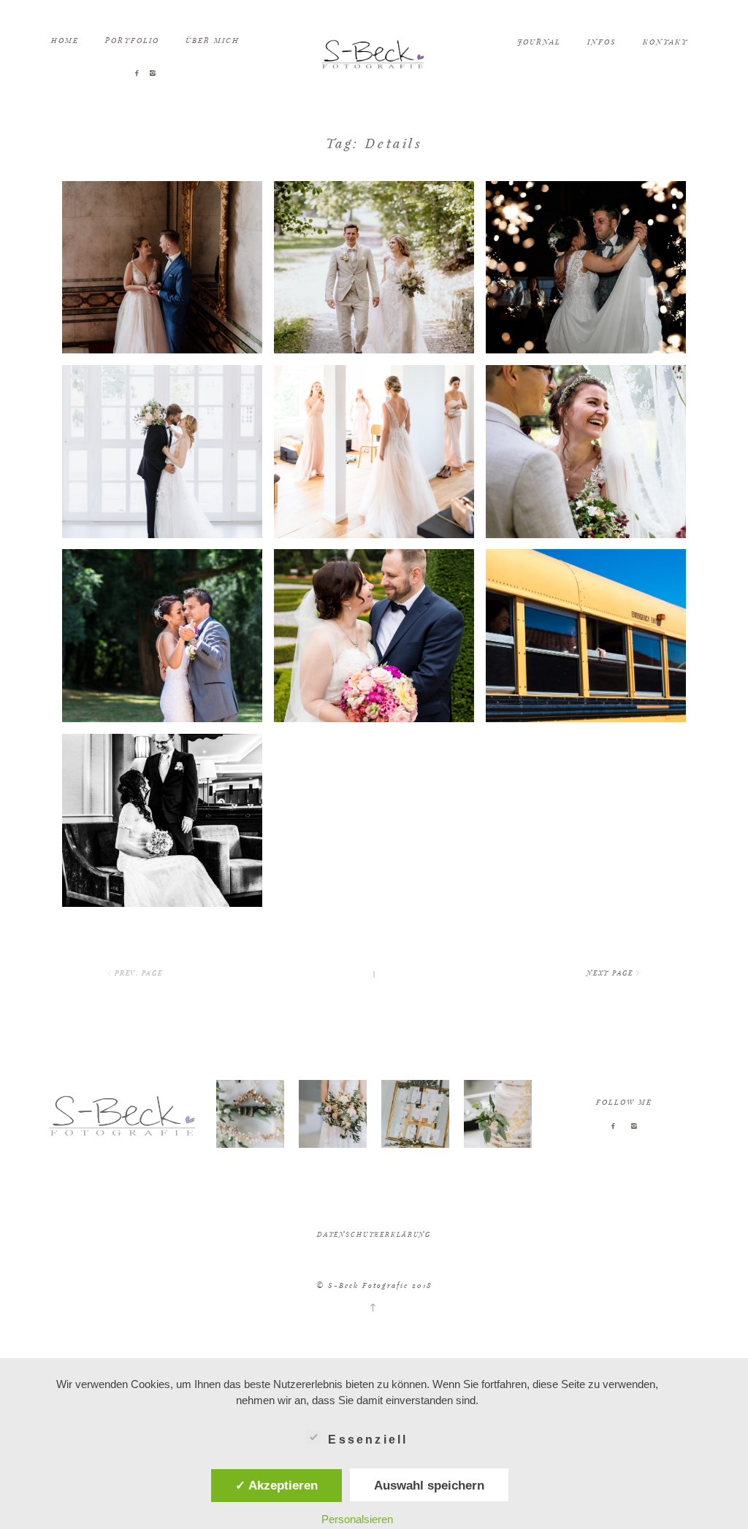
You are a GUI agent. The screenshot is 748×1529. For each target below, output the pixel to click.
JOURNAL (539, 42)
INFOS (602, 42)
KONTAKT (665, 42)
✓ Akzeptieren (276, 1485)
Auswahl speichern (429, 1485)
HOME (65, 40)
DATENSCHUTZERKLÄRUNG (374, 1234)
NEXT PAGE (610, 973)
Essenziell (368, 1439)
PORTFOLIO (132, 40)
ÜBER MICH (213, 40)
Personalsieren (357, 1519)
